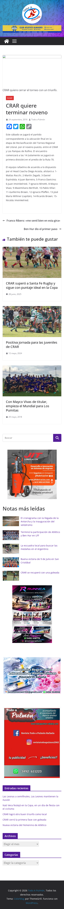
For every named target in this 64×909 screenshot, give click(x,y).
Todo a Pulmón (38, 119)
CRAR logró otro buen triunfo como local (25, 814)
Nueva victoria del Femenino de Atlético (24, 825)
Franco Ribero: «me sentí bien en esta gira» (33, 220)
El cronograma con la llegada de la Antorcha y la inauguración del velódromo (40, 521)
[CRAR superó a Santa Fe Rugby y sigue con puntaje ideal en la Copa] (32, 249)
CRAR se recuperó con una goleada (40, 572)
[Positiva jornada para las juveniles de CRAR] (32, 308)
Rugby (9, 98)
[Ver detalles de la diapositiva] (32, 29)
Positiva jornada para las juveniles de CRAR (31, 344)
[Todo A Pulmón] (7, 41)
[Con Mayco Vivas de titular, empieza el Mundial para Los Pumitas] (32, 367)
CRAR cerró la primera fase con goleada (24, 819)
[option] (32, 474)
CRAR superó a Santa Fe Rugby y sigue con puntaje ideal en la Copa (32, 285)
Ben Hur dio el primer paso (40, 229)
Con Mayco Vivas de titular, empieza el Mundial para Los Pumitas (27, 405)
